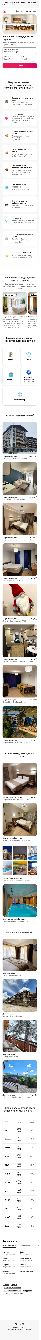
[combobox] (19, 51)
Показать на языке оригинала (14, 5)
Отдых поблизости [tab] (9, 1245)
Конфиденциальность (15, 1330)
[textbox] (11, 59)
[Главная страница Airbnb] (4, 11)
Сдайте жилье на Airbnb (26, 11)
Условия (28, 1330)
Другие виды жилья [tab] (26, 1245)
